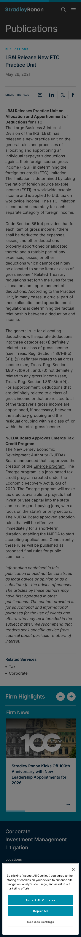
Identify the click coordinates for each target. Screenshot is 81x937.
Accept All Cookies (40, 900)
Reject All (40, 911)
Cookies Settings (40, 922)
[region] (40, 899)
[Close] (73, 869)
